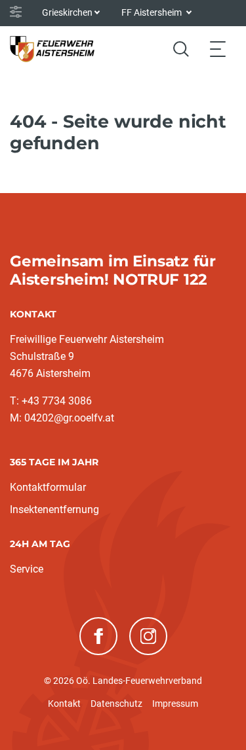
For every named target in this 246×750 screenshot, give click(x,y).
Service (26, 569)
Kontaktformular (48, 487)
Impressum (175, 703)
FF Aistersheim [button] (152, 12)
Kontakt (64, 703)
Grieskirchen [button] (67, 12)
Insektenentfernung (54, 509)
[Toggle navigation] (217, 48)
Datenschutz (116, 703)
